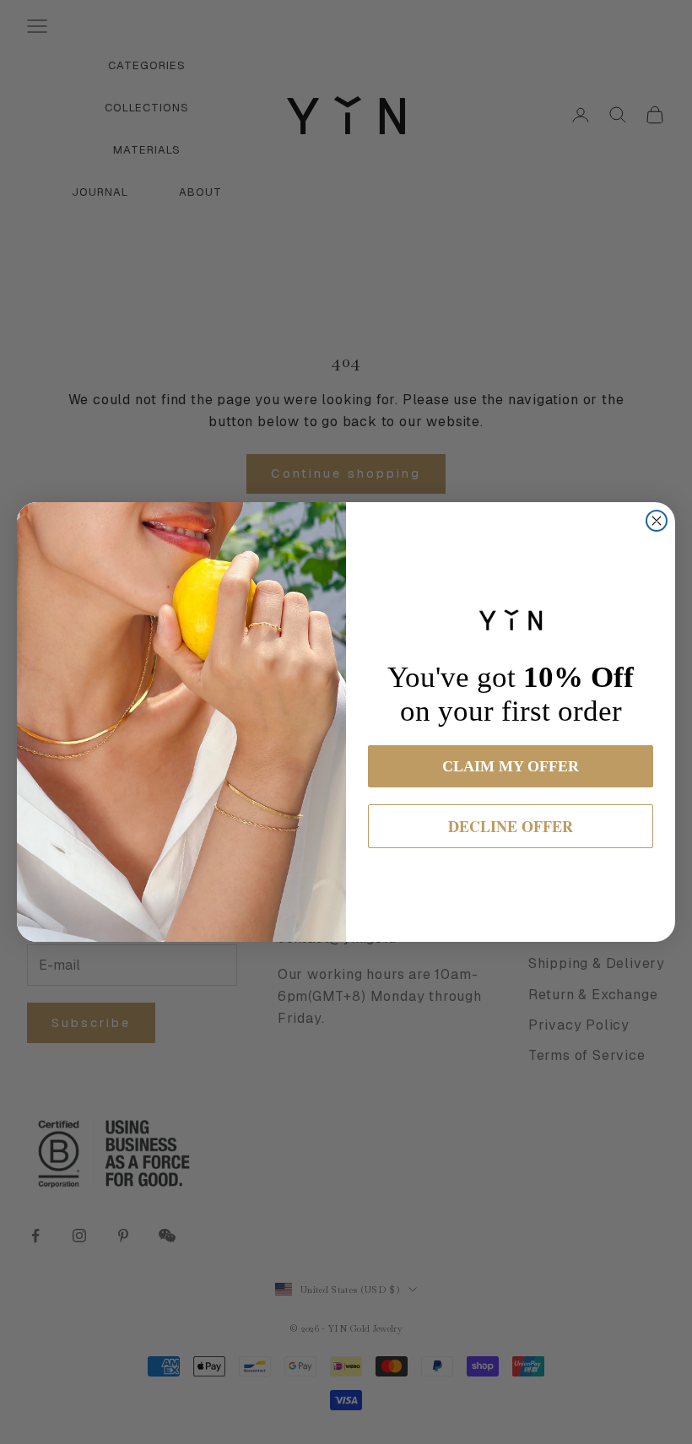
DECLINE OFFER (510, 826)
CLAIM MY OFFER (510, 766)
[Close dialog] (656, 521)
